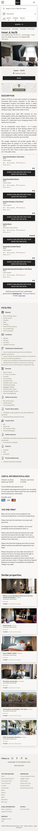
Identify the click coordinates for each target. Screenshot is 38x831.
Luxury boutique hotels (27, 776)
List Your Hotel (24, 809)
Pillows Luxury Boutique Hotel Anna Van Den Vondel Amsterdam (18, 596)
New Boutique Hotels (26, 788)
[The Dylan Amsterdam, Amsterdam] (19, 671)
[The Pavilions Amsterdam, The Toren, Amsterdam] (19, 699)
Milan (3, 797)
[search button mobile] (34, 2)
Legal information (6, 811)
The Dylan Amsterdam (10, 681)
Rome (3, 795)
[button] (2, 53)
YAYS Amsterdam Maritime (12, 737)
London (3, 785)
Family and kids (25, 785)
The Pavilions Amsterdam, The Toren (15, 709)
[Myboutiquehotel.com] (17, 2)
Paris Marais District (7, 779)
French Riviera (5, 783)
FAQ (2, 821)
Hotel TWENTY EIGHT (10, 653)
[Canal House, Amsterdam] (19, 615)
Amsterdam (23, 29)
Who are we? (19, 766)
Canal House (7, 625)
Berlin (3, 790)
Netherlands (15, 29)
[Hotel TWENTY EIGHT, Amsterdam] (19, 643)
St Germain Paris (6, 781)
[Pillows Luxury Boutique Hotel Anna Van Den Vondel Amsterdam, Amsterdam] (19, 586)
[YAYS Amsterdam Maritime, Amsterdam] (19, 727)
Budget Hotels (24, 779)
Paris (2, 776)
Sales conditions (6, 809)
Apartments (24, 781)
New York (4, 802)
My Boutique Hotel (5, 29)
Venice (3, 792)
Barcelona (4, 799)
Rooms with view (25, 783)
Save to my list (20, 73)
